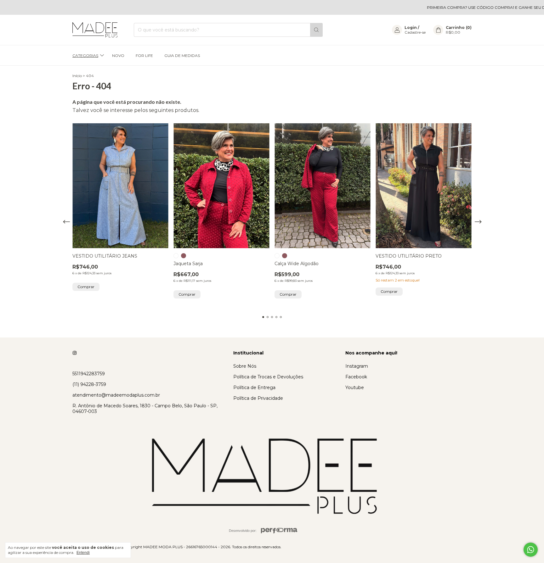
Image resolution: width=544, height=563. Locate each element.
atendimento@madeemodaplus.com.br (116, 395)
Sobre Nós (244, 366)
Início (77, 75)
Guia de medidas (182, 55)
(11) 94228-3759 (89, 384)
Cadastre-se (415, 32)
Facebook (356, 377)
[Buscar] (316, 30)
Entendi (83, 552)
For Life (144, 55)
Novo (118, 55)
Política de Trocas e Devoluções (268, 377)
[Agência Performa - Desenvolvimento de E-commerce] (279, 530)
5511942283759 (88, 373)
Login (411, 27)
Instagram (356, 366)
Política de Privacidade (258, 398)
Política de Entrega (254, 387)
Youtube (354, 387)
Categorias (85, 55)
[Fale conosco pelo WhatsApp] (531, 550)
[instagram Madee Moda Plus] (74, 353)
